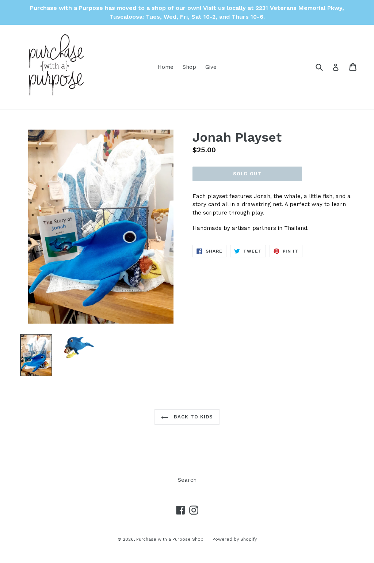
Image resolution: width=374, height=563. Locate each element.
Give (211, 67)
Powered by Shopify (235, 539)
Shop (189, 67)
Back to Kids (192, 417)
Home (165, 67)
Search (187, 480)
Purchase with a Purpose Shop (169, 539)
